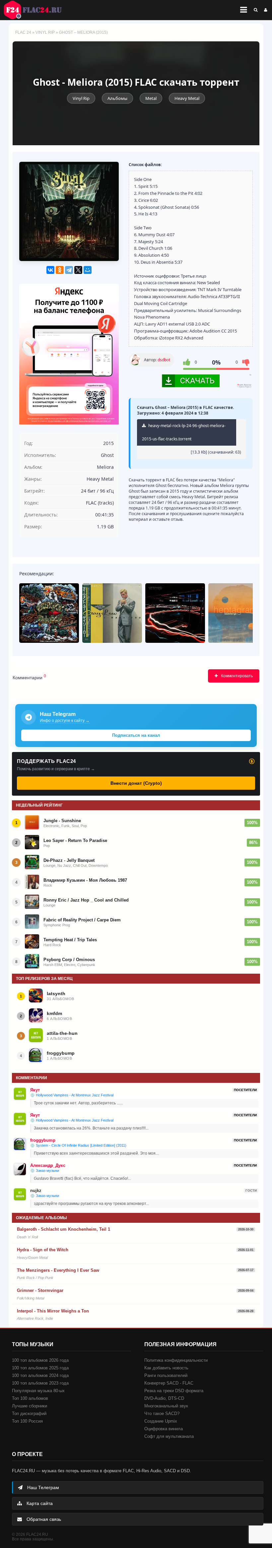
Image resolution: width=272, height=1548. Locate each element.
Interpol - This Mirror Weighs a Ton (53, 1310)
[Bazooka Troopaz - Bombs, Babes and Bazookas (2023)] (49, 613)
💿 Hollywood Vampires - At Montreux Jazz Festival (71, 1095)
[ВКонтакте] (50, 270)
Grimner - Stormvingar (40, 1290)
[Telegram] (69, 270)
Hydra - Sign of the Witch (42, 1249)
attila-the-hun (62, 1033)
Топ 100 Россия (27, 1421)
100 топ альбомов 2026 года (40, 1360)
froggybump (61, 1053)
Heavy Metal (186, 98)
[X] (78, 270)
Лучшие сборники (29, 1405)
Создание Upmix (160, 1421)
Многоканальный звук (166, 1405)
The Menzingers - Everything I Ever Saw (58, 1270)
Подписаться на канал (136, 735)
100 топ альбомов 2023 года (40, 1383)
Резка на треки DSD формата (173, 1390)
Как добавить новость (166, 1367)
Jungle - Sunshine (62, 820)
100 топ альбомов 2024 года (40, 1375)
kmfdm (54, 1013)
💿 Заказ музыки (44, 1170)
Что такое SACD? (161, 1413)
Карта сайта (39, 1503)
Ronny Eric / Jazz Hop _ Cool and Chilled (86, 900)
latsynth (56, 993)
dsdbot (164, 360)
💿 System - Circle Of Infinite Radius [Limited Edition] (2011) (78, 1145)
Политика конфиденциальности (176, 1360)
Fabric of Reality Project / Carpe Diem (82, 919)
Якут (35, 1089)
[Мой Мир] (88, 270)
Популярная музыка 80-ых (38, 1390)
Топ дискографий (29, 1413)
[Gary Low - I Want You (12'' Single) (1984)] (112, 613)
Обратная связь (43, 1519)
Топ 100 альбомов (30, 1398)
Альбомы (117, 98)
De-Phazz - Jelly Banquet (69, 860)
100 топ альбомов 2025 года (40, 1367)
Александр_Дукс (47, 1165)
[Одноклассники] (60, 270)
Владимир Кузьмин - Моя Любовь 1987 (85, 880)
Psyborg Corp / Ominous (69, 959)
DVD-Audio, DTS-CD (164, 1398)
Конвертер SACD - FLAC (168, 1383)
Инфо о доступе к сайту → (65, 720)
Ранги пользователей (165, 1375)
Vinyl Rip (45, 32)
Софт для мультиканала (169, 1436)
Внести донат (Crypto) (136, 783)
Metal (151, 98)
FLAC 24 (36, 10)
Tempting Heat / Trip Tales (70, 939)
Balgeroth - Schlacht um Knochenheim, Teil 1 (63, 1229)
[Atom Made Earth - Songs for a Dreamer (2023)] (175, 613)
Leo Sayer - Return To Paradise (75, 840)
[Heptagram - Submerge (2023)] (238, 613)
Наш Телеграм (42, 1487)
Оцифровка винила (163, 1428)
